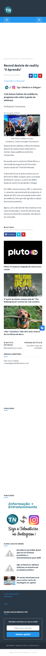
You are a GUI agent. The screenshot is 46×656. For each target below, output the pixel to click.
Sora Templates (24, 652)
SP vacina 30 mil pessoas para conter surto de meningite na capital (28, 580)
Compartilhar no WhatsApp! (14, 81)
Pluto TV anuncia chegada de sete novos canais (22, 268)
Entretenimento (27, 59)
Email (6, 604)
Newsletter (8, 596)
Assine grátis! (23, 634)
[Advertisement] (23, 41)
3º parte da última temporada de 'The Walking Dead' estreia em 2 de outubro (22, 300)
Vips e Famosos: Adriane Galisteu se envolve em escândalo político (28, 567)
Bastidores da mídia (11, 59)
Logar (34, 652)
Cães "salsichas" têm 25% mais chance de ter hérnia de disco (22, 332)
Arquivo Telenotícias (11, 594)
